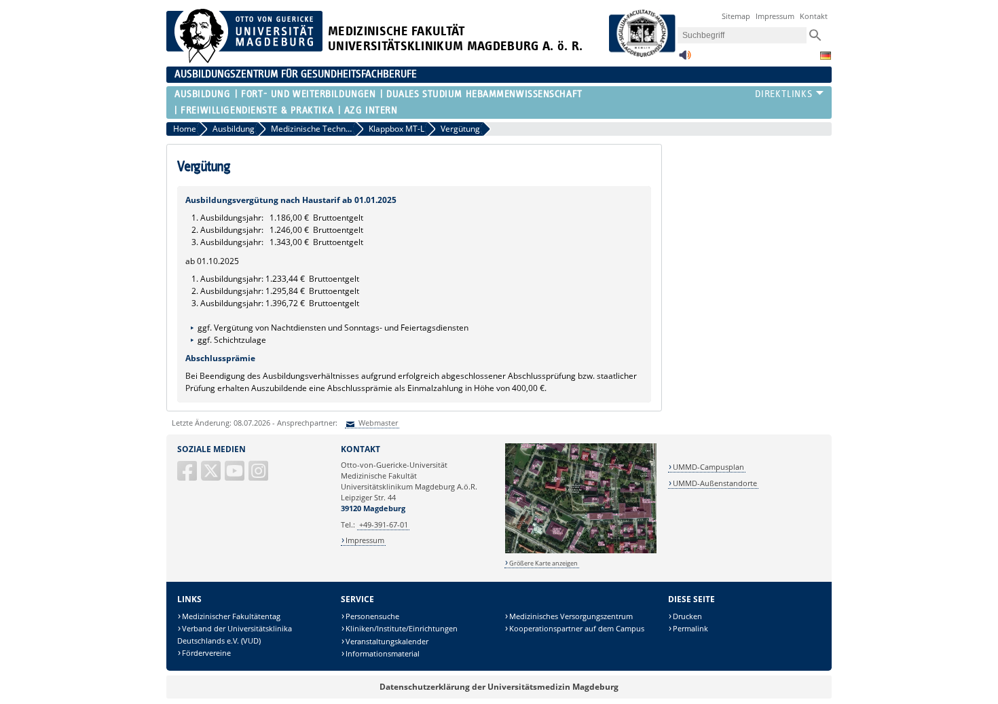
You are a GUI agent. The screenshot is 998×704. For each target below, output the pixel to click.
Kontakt (814, 16)
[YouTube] (235, 476)
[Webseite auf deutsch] (825, 55)
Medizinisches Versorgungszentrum (571, 616)
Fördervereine (206, 653)
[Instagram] (259, 476)
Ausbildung (202, 94)
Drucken (687, 616)
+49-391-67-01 (383, 524)
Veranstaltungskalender (387, 641)
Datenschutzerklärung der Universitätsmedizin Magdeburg (499, 686)
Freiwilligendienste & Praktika (257, 110)
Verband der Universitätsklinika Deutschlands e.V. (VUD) (234, 634)
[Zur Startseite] (244, 60)
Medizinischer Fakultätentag (231, 616)
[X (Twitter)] (212, 476)
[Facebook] (188, 476)
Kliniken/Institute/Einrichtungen (402, 628)
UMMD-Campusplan (708, 467)
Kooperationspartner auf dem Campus (576, 628)
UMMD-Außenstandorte (715, 483)
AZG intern (371, 110)
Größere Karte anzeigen (543, 563)
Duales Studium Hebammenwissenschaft (484, 94)
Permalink (690, 628)
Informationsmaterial (383, 653)
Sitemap (736, 16)
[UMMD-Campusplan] (580, 551)
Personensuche (372, 616)
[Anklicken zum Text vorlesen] (685, 58)
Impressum (775, 16)
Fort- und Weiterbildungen (308, 94)
